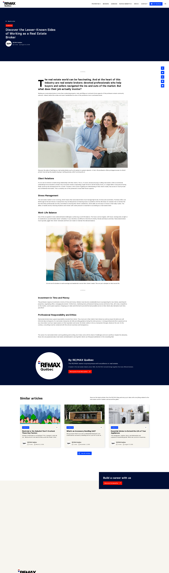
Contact (144, 4)
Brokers (106, 4)
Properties (96, 4)
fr (165, 4)
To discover (9, 25)
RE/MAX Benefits (125, 4)
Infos (136, 4)
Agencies (114, 4)
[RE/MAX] (9, 4)
